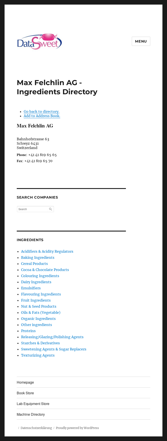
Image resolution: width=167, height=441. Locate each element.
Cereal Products (34, 263)
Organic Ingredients (38, 318)
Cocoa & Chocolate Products (45, 270)
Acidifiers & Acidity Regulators (47, 251)
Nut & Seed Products (38, 306)
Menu (141, 41)
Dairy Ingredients (36, 282)
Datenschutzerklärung (36, 428)
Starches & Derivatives (40, 343)
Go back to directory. (41, 111)
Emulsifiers (31, 288)
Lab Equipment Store (33, 403)
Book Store (25, 392)
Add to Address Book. (42, 116)
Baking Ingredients (37, 257)
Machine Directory (31, 414)
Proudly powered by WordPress (77, 428)
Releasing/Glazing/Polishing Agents (52, 337)
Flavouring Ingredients (41, 294)
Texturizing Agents (38, 355)
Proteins (28, 331)
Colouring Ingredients (40, 276)
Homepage (25, 382)
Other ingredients (36, 325)
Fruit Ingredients (36, 300)
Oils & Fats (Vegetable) (40, 312)
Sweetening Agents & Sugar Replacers (53, 349)
